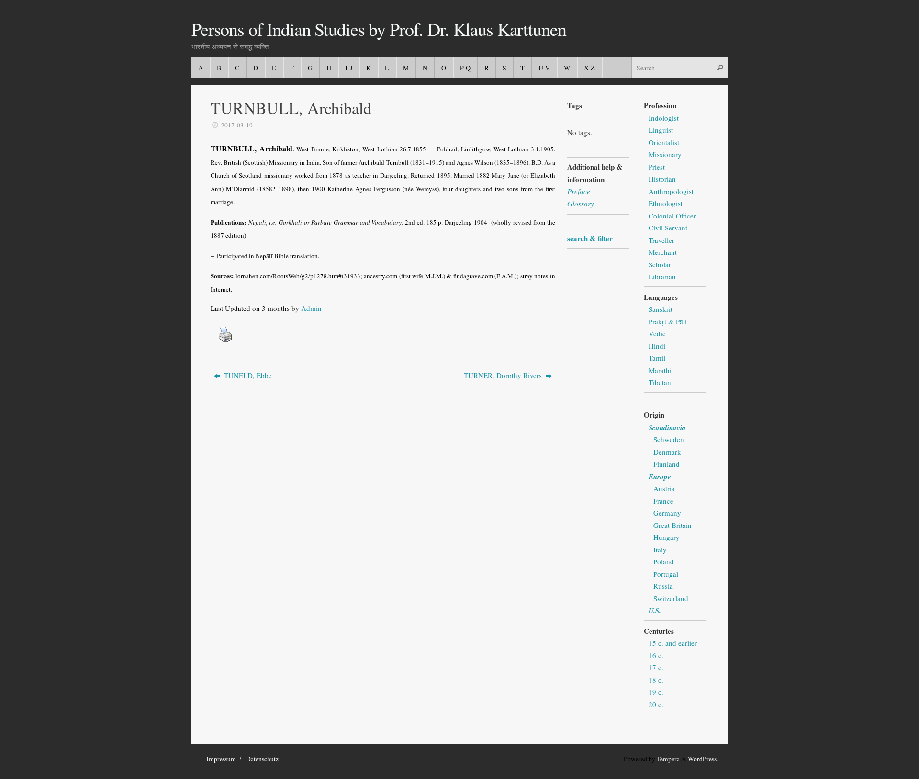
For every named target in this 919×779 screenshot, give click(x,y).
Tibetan (660, 382)
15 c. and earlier (673, 643)
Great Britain (672, 525)
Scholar (660, 264)
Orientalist (664, 142)
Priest (657, 167)
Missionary (665, 154)
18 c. (656, 680)
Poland (663, 561)
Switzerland (670, 598)
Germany (667, 512)
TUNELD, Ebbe (247, 375)
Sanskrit (660, 309)
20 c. (656, 704)
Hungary (666, 537)
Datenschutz (262, 759)
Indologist (664, 118)
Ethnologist (666, 203)
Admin (311, 308)
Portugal (665, 574)
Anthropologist (671, 191)
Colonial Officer (672, 215)
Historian (662, 178)
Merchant (663, 252)
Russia (663, 586)
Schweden (668, 439)
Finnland (666, 464)
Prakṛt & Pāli (668, 321)
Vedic (657, 333)
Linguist (661, 130)
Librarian (662, 276)
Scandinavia (667, 428)
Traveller (661, 240)
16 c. (656, 655)
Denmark (667, 452)
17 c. (656, 667)
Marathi (660, 370)
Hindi (657, 346)
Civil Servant (668, 227)
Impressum (221, 759)
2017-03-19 (237, 125)
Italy (660, 549)
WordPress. (703, 759)
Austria (664, 488)
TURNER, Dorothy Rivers (504, 375)
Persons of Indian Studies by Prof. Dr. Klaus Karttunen (378, 29)
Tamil (657, 358)
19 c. (656, 692)
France (663, 500)
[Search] (720, 67)
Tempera (668, 759)
